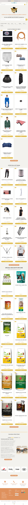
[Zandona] (4, 469)
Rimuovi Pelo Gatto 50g (21, 312)
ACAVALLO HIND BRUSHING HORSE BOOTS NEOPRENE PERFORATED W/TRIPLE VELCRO (21, 88)
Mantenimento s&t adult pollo (20, 339)
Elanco (21, 286)
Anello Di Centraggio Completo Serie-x (21, 109)
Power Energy (21, 181)
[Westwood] (24, 469)
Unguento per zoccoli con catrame (7, 393)
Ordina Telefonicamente (14, 483)
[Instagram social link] (23, 492)
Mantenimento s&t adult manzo (7, 365)
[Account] (27, 4)
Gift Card (10, 492)
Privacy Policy (17, 493)
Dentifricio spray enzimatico (7, 291)
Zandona (7, 240)
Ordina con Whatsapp (5, 483)
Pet (9, 491)
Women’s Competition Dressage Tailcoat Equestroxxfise (7, 109)
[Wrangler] (17, 469)
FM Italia (7, 394)
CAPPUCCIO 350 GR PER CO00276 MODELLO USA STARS (21, 131)
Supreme (7, 258)
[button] (14, 1)
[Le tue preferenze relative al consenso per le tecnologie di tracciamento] (0, 378)
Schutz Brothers (21, 45)
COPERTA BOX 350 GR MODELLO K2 (21, 65)
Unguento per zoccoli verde (21, 392)
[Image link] (5, 490)
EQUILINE (20, 258)
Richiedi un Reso (11, 495)
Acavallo (21, 89)
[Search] (24, 4)
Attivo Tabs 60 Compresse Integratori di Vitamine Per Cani (7, 314)
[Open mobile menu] (1, 3)
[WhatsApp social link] (24, 492)
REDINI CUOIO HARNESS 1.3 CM (21, 44)
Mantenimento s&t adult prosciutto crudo (20, 365)
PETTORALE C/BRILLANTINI (7, 257)
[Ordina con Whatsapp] (5, 482)
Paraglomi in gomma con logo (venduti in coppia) (7, 87)
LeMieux (21, 239)
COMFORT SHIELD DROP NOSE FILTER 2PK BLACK (21, 238)
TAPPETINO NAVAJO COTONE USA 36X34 (7, 199)
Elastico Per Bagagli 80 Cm (21, 198)
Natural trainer (7, 366)
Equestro (7, 132)
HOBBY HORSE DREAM (7, 217)
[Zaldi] (10, 469)
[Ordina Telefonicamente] (14, 482)
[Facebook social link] (21, 492)
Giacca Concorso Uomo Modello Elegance (7, 131)
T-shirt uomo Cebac (21, 257)
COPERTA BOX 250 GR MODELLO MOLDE (7, 153)
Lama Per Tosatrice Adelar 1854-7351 (7, 65)
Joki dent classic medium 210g (21, 285)
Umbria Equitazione (21, 133)
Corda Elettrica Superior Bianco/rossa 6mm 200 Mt (21, 180)
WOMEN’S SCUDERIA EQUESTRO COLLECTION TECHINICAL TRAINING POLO (21, 218)
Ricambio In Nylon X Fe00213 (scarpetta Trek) (7, 45)
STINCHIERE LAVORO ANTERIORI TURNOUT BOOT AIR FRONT (7, 238)
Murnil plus (7, 335)
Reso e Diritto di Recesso (17, 491)
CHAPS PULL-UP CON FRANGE (7, 179)
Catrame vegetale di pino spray (21, 415)
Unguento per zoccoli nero (7, 419)
